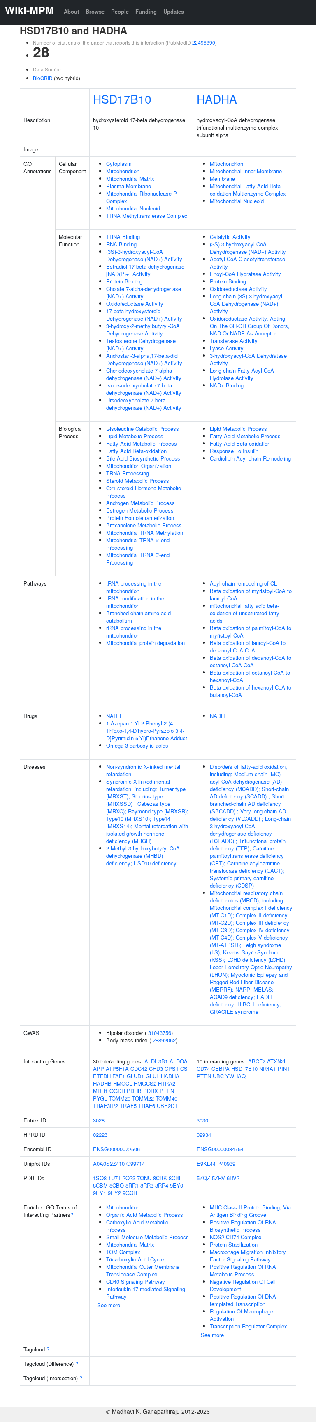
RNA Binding (121, 244)
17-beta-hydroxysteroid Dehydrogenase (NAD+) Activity (144, 314)
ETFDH (102, 1076)
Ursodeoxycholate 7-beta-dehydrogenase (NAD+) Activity (143, 403)
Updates (173, 11)
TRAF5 (128, 1106)
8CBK (160, 1178)
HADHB (102, 1083)
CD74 (203, 1068)
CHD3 (156, 1068)
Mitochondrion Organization (138, 466)
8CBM (100, 1185)
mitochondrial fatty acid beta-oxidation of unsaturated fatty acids (244, 613)
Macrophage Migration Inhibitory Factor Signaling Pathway (248, 1255)
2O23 (129, 1178)
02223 (100, 1135)
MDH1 (100, 1091)
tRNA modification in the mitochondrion (135, 601)
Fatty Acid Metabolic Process (141, 443)
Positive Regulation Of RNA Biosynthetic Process (243, 1225)
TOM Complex (123, 1252)
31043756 (159, 1033)
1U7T (114, 1178)
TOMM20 (119, 1098)
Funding (146, 11)
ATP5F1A (117, 1068)
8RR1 (132, 1185)
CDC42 (138, 1068)
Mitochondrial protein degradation (145, 643)
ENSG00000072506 (116, 1149)
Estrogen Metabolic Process (140, 510)
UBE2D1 (167, 1106)
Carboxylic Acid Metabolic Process (137, 1225)
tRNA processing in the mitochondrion (133, 587)
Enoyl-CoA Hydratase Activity (245, 274)
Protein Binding (124, 281)
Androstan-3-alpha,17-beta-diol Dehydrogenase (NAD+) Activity (144, 359)
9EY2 (114, 1193)
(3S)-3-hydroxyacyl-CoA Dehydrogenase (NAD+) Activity (144, 255)
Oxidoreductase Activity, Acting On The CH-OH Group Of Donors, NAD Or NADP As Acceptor (250, 325)
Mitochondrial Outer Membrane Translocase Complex (142, 1270)
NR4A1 (267, 1068)
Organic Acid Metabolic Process (144, 1215)
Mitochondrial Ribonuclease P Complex (141, 197)
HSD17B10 (122, 98)
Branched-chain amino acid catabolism (138, 616)
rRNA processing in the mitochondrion (133, 631)
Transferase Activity (234, 341)
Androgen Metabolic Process (140, 503)
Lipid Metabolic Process (134, 436)
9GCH (130, 1193)
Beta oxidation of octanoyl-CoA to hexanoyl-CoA (250, 676)
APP (98, 1068)
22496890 (203, 42)
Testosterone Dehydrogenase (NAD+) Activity (141, 344)
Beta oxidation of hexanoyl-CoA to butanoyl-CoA (250, 691)
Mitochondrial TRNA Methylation (144, 532)
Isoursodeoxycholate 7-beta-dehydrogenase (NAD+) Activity (143, 389)
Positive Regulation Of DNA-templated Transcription (244, 1300)
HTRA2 (166, 1083)
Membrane (222, 178)
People (120, 11)
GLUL (152, 1076)
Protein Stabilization (234, 1244)
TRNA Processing (127, 473)
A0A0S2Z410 (109, 1163)
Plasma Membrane (128, 186)
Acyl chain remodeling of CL (243, 583)
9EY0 (176, 1185)
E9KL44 (206, 1163)
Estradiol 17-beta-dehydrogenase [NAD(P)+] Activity (145, 270)
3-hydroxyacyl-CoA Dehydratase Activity (248, 359)
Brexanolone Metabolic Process (144, 525)
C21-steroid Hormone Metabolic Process (143, 491)
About (71, 11)
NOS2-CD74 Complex (236, 1237)
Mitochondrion (122, 171)
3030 (202, 1120)
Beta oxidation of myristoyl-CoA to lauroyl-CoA (251, 594)
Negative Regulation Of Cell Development (243, 1285)
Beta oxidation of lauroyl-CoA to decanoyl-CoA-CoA (248, 646)
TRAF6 (146, 1106)
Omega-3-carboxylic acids (137, 745)
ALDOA (179, 1061)
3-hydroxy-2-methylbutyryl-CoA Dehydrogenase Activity (143, 329)
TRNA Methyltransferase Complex (147, 216)
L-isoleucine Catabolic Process (142, 428)
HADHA (217, 98)
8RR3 (146, 1185)
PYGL (100, 1098)
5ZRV (218, 1178)
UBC (218, 1076)
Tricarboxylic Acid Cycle (135, 1259)
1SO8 (100, 1178)
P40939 (226, 1163)
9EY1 (99, 1193)
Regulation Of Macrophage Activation (241, 1315)
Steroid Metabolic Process (137, 480)
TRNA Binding (123, 237)
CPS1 (172, 1068)
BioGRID (43, 77)
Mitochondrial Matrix (130, 178)
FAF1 (118, 1076)
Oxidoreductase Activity (134, 303)
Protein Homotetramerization (140, 518)
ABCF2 (256, 1061)
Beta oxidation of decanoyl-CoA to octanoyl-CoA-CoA (250, 661)
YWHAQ (235, 1076)
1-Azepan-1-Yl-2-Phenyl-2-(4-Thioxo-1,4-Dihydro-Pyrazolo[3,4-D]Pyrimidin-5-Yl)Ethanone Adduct (146, 730)
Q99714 (135, 1163)
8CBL (175, 1178)
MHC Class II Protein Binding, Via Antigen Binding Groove (250, 1211)
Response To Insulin (234, 451)
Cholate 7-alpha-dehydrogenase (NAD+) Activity (143, 292)
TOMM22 (143, 1098)
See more (108, 1305)
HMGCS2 (145, 1083)
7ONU (144, 1178)
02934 (204, 1135)
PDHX (150, 1091)
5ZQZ (203, 1178)
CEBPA (220, 1068)
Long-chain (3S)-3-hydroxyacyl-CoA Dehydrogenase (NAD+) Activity (247, 303)
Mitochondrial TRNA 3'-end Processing (138, 558)
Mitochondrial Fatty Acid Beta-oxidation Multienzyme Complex (248, 189)
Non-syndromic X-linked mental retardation (143, 770)
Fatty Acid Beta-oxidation (136, 451)
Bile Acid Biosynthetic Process (143, 458)
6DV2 (233, 1178)
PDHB (134, 1091)
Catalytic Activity (230, 237)
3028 (99, 1120)
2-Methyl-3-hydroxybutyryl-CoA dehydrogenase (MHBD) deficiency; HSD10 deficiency (143, 855)
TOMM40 (166, 1098)
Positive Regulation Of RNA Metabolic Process (243, 1270)
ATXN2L (277, 1061)
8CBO (116, 1185)
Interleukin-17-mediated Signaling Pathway (145, 1292)
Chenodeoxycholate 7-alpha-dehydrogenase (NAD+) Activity (143, 374)
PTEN (167, 1091)
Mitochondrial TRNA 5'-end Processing (138, 543)
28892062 (164, 1040)
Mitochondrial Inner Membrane (246, 171)
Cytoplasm (119, 164)
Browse (95, 11)
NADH (113, 716)
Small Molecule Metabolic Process (147, 1237)
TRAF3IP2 (105, 1106)
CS (184, 1068)
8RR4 (161, 1185)
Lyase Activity (227, 348)
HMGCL (122, 1083)
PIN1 (284, 1068)
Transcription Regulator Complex (248, 1326)
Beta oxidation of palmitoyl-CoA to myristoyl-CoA (250, 631)
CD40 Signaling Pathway (135, 1281)
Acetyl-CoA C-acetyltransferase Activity (247, 262)
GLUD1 (135, 1076)
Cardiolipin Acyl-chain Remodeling (250, 458)
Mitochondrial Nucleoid (133, 208)
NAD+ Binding (227, 385)
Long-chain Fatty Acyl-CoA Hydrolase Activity (242, 374)
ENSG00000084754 (220, 1149)
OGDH (117, 1091)
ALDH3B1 (156, 1061)
